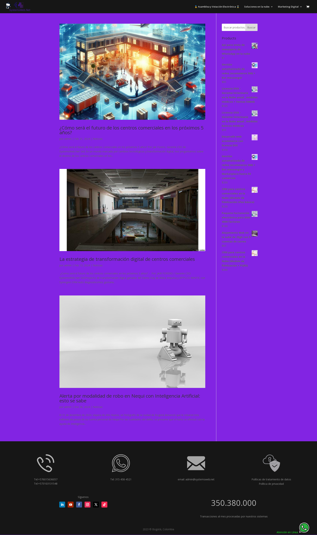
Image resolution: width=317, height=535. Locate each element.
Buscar (251, 27)
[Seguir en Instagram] (87, 504)
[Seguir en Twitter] (96, 504)
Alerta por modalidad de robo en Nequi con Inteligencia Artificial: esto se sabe (129, 398)
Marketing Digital (288, 6)
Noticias (98, 138)
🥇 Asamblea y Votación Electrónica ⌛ (216, 6)
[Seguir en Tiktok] (104, 504)
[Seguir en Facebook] (79, 504)
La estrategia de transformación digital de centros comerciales (127, 259)
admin (68, 138)
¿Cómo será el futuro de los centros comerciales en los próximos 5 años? (131, 130)
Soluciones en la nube (256, 6)
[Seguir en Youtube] (71, 504)
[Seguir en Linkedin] (62, 504)
